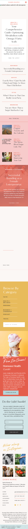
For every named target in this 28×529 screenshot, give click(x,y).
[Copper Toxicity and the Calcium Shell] (7, 129)
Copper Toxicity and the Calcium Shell (19, 132)
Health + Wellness (17, 126)
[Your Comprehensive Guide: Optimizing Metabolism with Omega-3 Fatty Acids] (14, 14)
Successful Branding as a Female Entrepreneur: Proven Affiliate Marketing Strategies (14, 184)
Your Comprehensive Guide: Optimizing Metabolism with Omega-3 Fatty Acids (14, 34)
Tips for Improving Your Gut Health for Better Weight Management (19, 161)
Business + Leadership (14, 169)
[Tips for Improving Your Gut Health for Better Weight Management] (7, 157)
